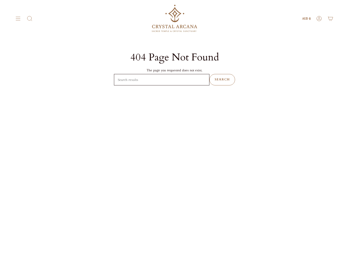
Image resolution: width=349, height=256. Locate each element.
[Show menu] (18, 18)
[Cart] (330, 18)
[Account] (319, 18)
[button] (30, 18)
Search (222, 79)
